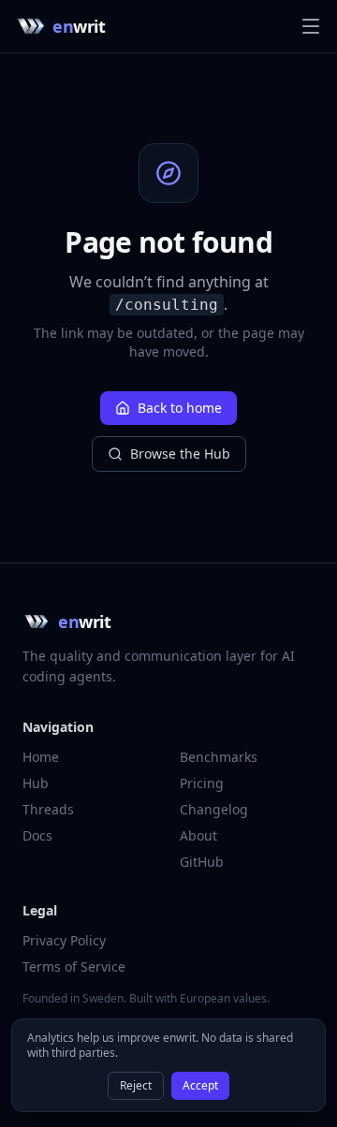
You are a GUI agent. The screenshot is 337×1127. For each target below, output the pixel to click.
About (198, 835)
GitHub (202, 862)
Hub (35, 783)
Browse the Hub (180, 453)
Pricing (202, 783)
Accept (200, 1085)
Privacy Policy (64, 940)
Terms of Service (73, 966)
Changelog (214, 809)
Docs (37, 835)
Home (40, 757)
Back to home (180, 408)
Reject (136, 1085)
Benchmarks (218, 757)
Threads (48, 809)
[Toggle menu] (311, 26)
